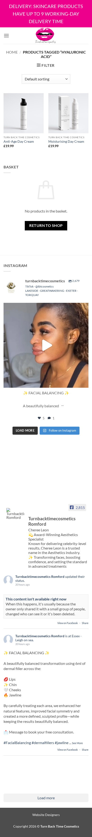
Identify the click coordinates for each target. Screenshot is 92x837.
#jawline (61, 742)
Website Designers (46, 815)
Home (12, 52)
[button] (6, 35)
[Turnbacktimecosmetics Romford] (15, 514)
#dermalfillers (43, 742)
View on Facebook (67, 623)
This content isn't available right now (36, 599)
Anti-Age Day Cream (19, 141)
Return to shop (46, 225)
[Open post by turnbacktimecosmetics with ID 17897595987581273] (46, 345)
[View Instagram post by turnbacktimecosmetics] (83, 382)
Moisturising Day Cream (66, 141)
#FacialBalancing (17, 742)
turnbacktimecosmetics (45, 307)
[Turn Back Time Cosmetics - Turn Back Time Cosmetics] (45, 35)
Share (85, 623)
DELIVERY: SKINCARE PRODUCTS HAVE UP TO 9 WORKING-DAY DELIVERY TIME (46, 13)
